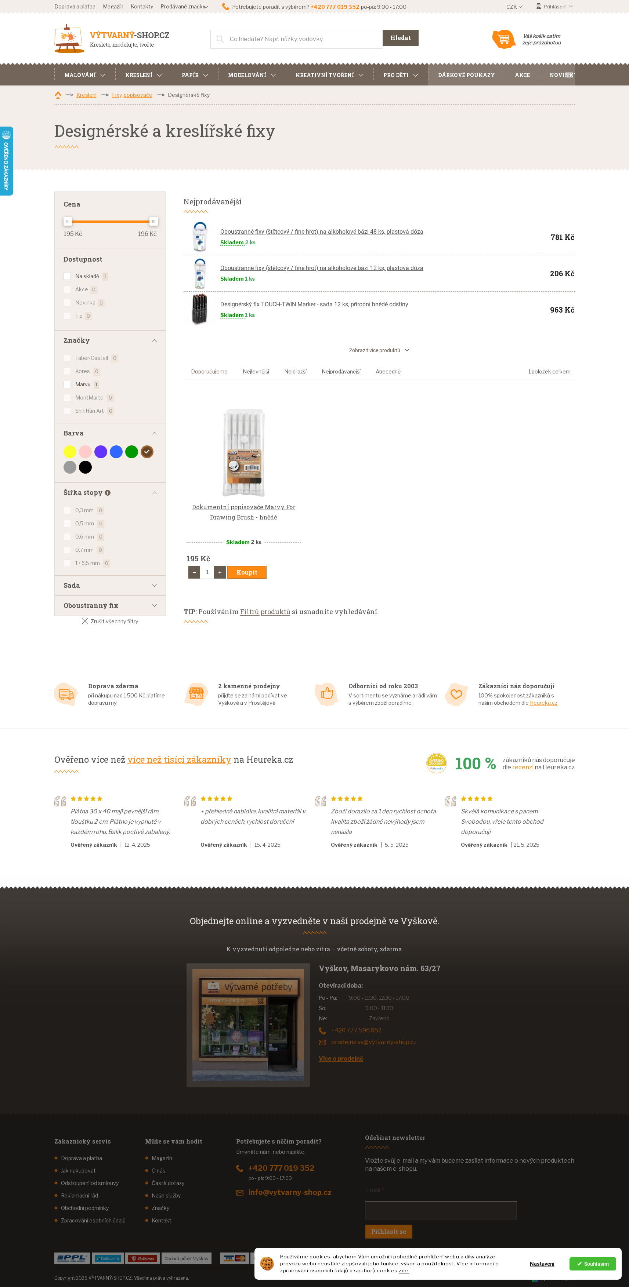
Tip (82, 316)
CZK (512, 7)
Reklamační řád (79, 1195)
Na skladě (90, 276)
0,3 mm (88, 510)
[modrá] (116, 451)
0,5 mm (88, 523)
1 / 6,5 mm (91, 563)
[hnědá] (147, 451)
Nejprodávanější (341, 371)
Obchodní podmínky (85, 1208)
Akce (85, 289)
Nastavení (542, 1264)
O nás (159, 1170)
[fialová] (100, 451)
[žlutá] (70, 451)
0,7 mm (88, 550)
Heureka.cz (543, 703)
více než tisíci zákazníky (179, 759)
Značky (160, 1208)
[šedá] (70, 467)
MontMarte (93, 397)
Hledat (400, 37)
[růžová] (85, 451)
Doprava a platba (74, 6)
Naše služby (166, 1195)
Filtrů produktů (265, 611)
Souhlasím (596, 1264)
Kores (86, 371)
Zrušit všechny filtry (114, 621)
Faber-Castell (95, 358)
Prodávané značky (182, 6)
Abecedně (388, 371)
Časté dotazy (168, 1183)
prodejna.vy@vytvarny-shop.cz (374, 1042)
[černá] (85, 467)
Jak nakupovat (78, 1170)
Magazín (113, 6)
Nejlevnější (256, 371)
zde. (404, 1270)
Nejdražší (295, 371)
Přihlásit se (388, 1231)
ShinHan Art (93, 411)
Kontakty (142, 6)
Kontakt (161, 1220)
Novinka (89, 302)
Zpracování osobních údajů (93, 1220)
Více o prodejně (341, 1058)
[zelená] (131, 451)
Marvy (86, 384)
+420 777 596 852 (356, 1030)
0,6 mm (88, 536)
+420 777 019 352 (281, 1168)
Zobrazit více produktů (374, 350)
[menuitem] (84, 74)
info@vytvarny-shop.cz (290, 1192)
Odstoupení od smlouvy (90, 1183)
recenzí (523, 767)
